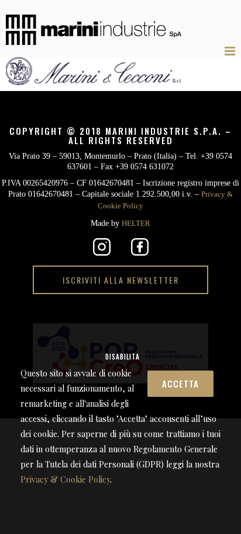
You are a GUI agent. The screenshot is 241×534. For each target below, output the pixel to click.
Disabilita (179, 336)
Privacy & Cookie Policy (156, 204)
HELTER (139, 220)
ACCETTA (99, 337)
